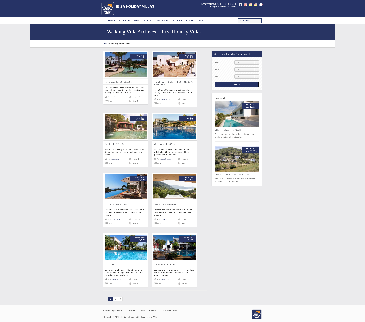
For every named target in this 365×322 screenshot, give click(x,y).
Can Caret (109, 264)
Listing (132, 311)
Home (106, 44)
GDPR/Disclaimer (169, 311)
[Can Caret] (126, 247)
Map (200, 20)
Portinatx (164, 219)
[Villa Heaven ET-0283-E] (174, 126)
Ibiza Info (147, 20)
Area (216, 76)
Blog (136, 20)
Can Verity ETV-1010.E (165, 264)
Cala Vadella (116, 219)
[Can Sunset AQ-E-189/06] (126, 186)
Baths (217, 69)
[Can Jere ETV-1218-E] (126, 126)
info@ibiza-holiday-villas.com (223, 6)
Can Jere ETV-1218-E (115, 144)
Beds (217, 62)
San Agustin (165, 279)
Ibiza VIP (177, 20)
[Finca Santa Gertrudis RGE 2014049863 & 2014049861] (174, 64)
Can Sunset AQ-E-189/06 (116, 204)
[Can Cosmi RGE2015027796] (126, 64)
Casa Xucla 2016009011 (165, 204)
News (142, 311)
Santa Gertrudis (166, 99)
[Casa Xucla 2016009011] (174, 186)
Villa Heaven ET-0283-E (165, 144)
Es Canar (115, 97)
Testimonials (162, 20)
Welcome (110, 20)
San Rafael (115, 159)
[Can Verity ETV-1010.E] (174, 247)
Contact (190, 20)
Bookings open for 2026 (114, 311)
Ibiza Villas (124, 20)
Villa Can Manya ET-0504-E (228, 130)
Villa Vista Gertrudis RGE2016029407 (232, 174)
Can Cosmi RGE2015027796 (118, 82)
